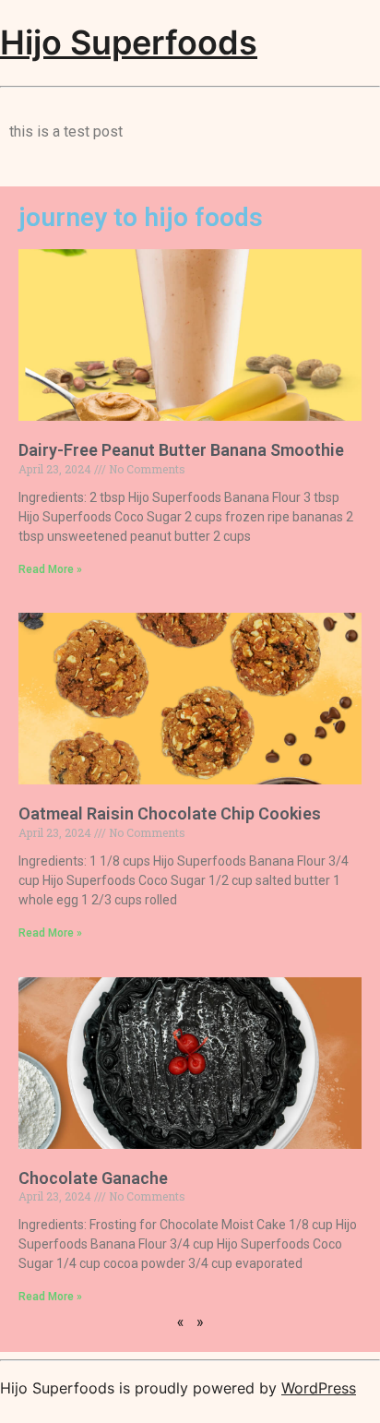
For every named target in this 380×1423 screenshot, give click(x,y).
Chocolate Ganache (93, 1178)
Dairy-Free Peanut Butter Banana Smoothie (181, 450)
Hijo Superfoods (128, 42)
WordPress (318, 1388)
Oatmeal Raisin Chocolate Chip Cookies (169, 813)
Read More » (50, 569)
